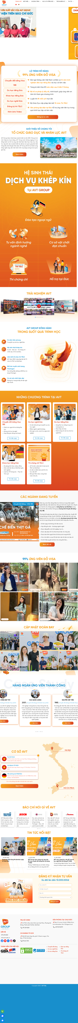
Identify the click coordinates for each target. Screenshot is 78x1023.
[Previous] (3, 29)
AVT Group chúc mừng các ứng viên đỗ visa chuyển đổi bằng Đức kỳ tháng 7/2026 (39, 861)
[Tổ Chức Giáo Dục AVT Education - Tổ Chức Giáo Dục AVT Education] (6, 3)
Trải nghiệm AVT (60, 1)
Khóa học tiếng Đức (15, 96)
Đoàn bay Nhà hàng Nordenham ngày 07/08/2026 (13, 860)
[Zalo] (2, 1016)
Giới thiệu (25, 1)
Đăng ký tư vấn (43, 117)
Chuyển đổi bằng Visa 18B (15, 83)
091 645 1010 (25, 941)
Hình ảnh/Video (15, 112)
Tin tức (70, 1)
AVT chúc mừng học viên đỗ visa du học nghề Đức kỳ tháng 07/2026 (64, 860)
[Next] (74, 29)
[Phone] (2, 1011)
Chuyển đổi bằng (52, 946)
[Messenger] (2, 1020)
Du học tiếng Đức (15, 90)
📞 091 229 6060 (25, 927)
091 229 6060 (4, 935)
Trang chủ (18, 1)
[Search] (76, 7)
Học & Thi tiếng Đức (47, 1)
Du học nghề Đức (15, 101)
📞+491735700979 (58, 927)
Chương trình (35, 1)
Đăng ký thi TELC (14, 106)
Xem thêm (19, 154)
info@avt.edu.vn (5, 937)
